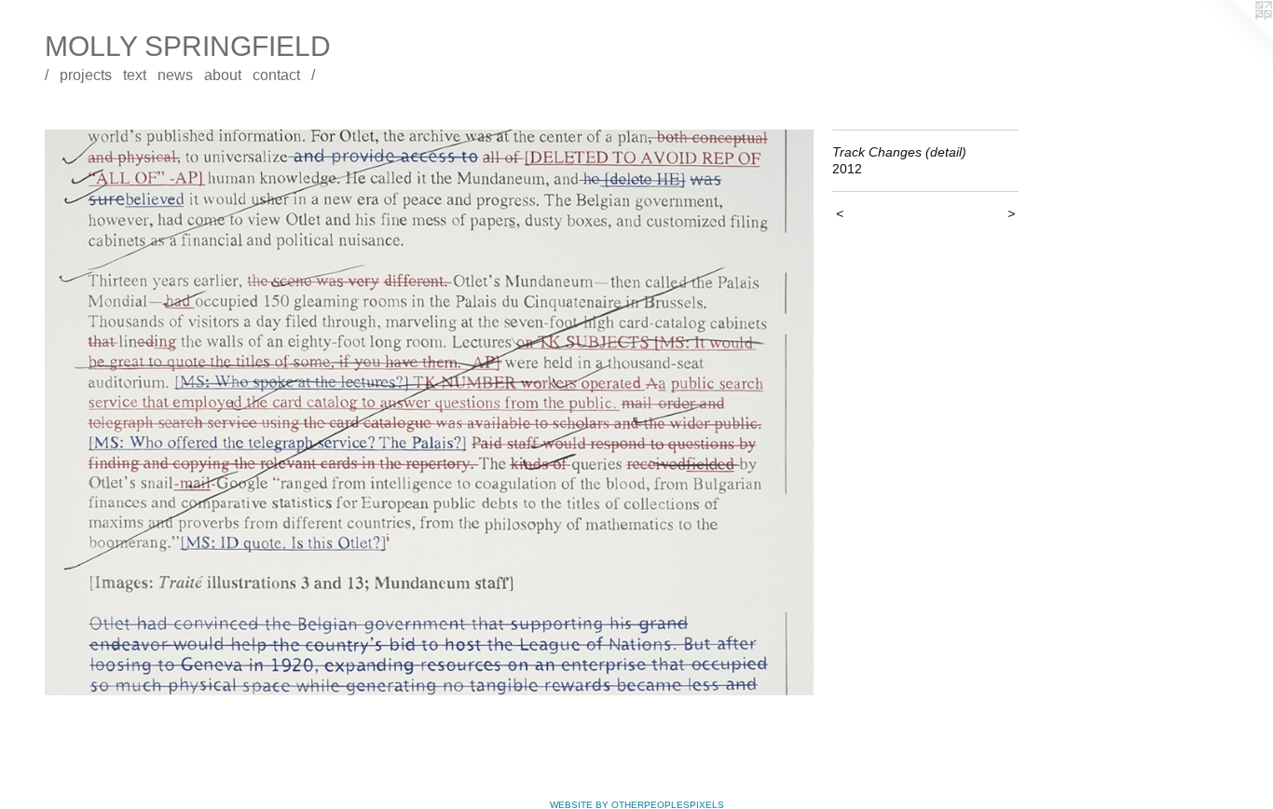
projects (86, 75)
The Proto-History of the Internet (114, 117)
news (175, 75)
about (222, 75)
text (134, 75)
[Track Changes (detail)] (429, 413)
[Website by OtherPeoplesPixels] (1235, 37)
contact (276, 75)
